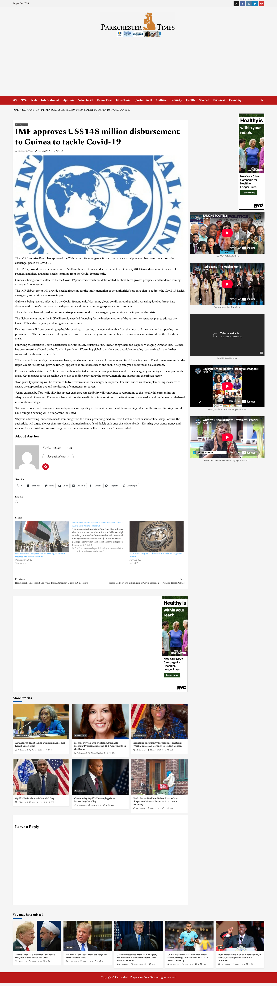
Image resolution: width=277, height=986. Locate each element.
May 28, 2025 (37, 802)
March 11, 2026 (97, 753)
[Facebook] (242, 3)
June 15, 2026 (36, 961)
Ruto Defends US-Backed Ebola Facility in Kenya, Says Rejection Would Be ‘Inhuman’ (240, 958)
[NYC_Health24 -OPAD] (175, 644)
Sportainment (143, 100)
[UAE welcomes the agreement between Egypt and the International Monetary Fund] (42, 536)
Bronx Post (104, 100)
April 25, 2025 (155, 808)
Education (123, 100)
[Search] (262, 100)
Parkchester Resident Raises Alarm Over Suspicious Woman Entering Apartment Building (155, 801)
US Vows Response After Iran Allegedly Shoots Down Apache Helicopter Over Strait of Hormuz (137, 958)
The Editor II (22, 961)
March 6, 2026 (155, 750)
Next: (147, 581)
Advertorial (85, 100)
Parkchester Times (26, 151)
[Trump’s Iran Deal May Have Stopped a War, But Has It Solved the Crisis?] (37, 936)
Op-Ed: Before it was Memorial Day (34, 798)
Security (176, 100)
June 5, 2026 (240, 964)
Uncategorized (21, 125)
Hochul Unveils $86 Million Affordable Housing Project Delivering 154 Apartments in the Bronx (100, 746)
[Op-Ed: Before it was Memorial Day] (41, 777)
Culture (161, 100)
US (15, 100)
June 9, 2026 (138, 964)
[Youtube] (261, 3)
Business (219, 100)
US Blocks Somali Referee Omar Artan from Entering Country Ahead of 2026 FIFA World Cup (188, 958)
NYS (34, 100)
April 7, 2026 (37, 750)
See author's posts (58, 456)
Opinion (68, 100)
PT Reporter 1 (23, 750)
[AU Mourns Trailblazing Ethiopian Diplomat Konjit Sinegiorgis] (41, 721)
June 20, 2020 (44, 151)
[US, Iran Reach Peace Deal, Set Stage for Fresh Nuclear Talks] (87, 936)
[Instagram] (249, 3)
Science (204, 100)
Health (190, 100)
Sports (170, 947)
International (50, 100)
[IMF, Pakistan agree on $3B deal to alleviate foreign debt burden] (157, 536)
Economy (235, 100)
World (69, 947)
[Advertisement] (138, 72)
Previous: (51, 581)
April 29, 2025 (96, 805)
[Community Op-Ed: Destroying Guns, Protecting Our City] (100, 777)
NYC (24, 100)
